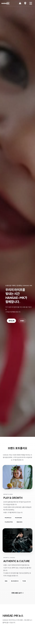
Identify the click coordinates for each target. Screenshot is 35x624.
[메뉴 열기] (31, 3)
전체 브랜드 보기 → (17, 593)
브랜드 (22, 321)
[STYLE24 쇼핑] (20, 3)
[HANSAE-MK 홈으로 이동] (5, 3)
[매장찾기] (25, 3)
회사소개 (11, 321)
